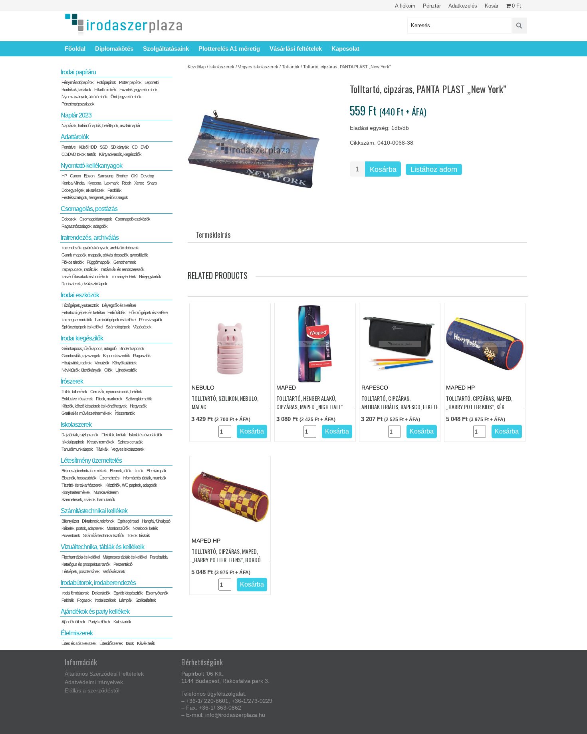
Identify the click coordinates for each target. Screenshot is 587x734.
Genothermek (124, 262)
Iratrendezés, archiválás (90, 237)
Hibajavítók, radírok (76, 362)
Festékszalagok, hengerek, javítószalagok (94, 197)
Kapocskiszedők (116, 355)
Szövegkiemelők (138, 398)
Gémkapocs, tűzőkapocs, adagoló (88, 348)
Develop (147, 175)
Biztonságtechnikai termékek (84, 470)
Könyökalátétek (124, 362)
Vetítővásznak (114, 571)
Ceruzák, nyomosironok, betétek (116, 391)
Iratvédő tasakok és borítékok (84, 276)
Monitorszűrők (118, 528)
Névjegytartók (150, 276)
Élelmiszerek (77, 633)
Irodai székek (105, 600)
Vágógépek (142, 326)
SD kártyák (120, 147)
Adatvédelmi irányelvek (94, 682)
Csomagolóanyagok (95, 219)
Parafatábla (158, 557)
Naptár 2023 (76, 115)
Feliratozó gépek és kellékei (82, 312)
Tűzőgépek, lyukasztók (80, 305)
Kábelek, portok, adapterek (82, 528)
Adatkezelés (462, 6)
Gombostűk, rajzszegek (80, 355)
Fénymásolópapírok (77, 82)
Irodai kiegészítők (82, 338)
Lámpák (125, 600)
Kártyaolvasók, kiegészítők (120, 154)
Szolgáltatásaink (166, 48)
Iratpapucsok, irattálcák (79, 269)
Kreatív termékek (100, 442)
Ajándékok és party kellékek (95, 611)
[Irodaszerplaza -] (124, 25)
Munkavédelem (105, 492)
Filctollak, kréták (113, 434)
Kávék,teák (146, 643)
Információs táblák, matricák (144, 477)
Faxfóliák (114, 190)
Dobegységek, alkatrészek (82, 190)
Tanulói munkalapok (77, 449)
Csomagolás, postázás (89, 208)
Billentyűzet (70, 521)
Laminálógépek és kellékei (115, 319)
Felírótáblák (116, 312)
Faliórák (67, 600)
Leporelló (152, 82)
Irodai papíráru (78, 72)
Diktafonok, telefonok (98, 521)
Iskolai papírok (72, 442)
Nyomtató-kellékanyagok (91, 165)
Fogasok (84, 600)
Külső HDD (88, 147)
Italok (130, 643)
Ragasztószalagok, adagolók (84, 226)
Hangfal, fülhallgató (156, 521)
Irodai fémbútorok (75, 593)
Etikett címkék (105, 89)
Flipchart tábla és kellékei (80, 557)
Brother (122, 175)
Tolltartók (290, 66)
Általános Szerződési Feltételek (104, 673)
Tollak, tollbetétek (74, 391)
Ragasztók (142, 355)
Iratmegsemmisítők (76, 319)
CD (134, 147)
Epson (89, 175)
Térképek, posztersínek (80, 571)
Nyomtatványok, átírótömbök (84, 96)
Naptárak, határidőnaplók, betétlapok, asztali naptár (100, 125)
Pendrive (68, 147)
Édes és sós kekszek (78, 643)
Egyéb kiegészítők (128, 593)
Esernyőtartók (157, 593)
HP (64, 175)
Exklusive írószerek (77, 398)
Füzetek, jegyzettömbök (138, 89)
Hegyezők (138, 406)
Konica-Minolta (72, 183)
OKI (134, 175)
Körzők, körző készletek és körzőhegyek (94, 406)
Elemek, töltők (120, 470)
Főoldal (75, 48)
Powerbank (70, 535)
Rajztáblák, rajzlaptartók (79, 434)
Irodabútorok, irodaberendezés (98, 582)
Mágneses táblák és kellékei (125, 557)
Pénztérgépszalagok (77, 103)
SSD (103, 147)
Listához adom (434, 169)
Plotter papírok (130, 82)
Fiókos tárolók (72, 262)
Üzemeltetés (109, 477)
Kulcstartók (122, 621)
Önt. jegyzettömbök (126, 96)
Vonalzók (102, 362)
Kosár (491, 6)
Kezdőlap (197, 66)
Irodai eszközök (80, 295)
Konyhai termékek (75, 492)
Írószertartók (125, 413)
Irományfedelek (123, 276)
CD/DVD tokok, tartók (78, 154)
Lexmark (111, 183)
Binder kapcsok (131, 348)
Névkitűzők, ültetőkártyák (81, 370)
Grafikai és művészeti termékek (86, 413)
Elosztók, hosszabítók (78, 477)
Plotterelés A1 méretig (229, 48)
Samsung (105, 175)
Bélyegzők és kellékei (118, 305)
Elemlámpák (156, 470)
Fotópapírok (106, 82)
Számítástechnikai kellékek (94, 510)
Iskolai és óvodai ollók (145, 434)
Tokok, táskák (138, 535)
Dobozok (68, 219)
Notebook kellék (145, 528)
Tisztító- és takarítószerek (81, 485)
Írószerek (72, 381)
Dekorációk (101, 593)
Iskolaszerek (221, 66)
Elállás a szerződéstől (92, 690)
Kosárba (383, 169)
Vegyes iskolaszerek (258, 66)
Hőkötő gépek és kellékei (148, 312)
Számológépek (118, 326)
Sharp (152, 183)
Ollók (108, 370)
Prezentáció (122, 564)
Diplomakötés (114, 48)
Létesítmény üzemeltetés (91, 460)
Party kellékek (99, 621)
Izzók (139, 470)
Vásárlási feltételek (296, 48)
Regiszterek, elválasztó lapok (84, 283)
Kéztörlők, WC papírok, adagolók (131, 485)
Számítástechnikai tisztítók (103, 535)
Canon (75, 175)
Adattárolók (75, 136)
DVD (145, 147)
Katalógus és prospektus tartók (85, 564)
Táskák (102, 449)
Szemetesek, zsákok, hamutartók (88, 499)
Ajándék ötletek (73, 621)
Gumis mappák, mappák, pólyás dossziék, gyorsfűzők (104, 255)
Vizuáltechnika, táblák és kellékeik (102, 546)
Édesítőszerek (111, 643)
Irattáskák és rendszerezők (122, 269)
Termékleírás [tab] (213, 234)
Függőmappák (98, 262)
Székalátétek (145, 600)
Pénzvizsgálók (150, 319)
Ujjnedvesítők (126, 370)
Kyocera (94, 183)
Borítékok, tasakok (76, 89)
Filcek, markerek (109, 398)
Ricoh (126, 183)
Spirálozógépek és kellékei (82, 326)
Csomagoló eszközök (132, 219)
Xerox (139, 183)
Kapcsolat (345, 48)
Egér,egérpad (128, 521)
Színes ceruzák (130, 442)
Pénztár (432, 6)
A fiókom (405, 6)
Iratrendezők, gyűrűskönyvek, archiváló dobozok (100, 247)
